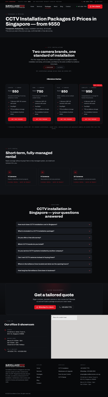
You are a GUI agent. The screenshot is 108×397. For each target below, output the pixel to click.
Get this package (17, 119)
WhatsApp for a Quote (46, 307)
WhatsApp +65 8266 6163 (87, 371)
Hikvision (50, 67)
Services (39, 6)
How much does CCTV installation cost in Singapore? (37, 224)
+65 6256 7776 (82, 6)
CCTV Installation (63, 368)
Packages (48, 6)
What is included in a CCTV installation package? (36, 231)
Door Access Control (64, 374)
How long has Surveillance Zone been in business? (36, 270)
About (55, 6)
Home (32, 6)
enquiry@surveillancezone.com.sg (90, 374)
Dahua (61, 67)
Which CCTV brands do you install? (31, 244)
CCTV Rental (62, 377)
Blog (61, 6)
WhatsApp (99, 1)
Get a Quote (96, 6)
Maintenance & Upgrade (65, 371)
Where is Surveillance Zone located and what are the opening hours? (43, 264)
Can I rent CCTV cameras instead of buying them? (36, 257)
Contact (68, 6)
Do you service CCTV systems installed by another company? (40, 251)
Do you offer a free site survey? (29, 237)
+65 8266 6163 (21, 351)
